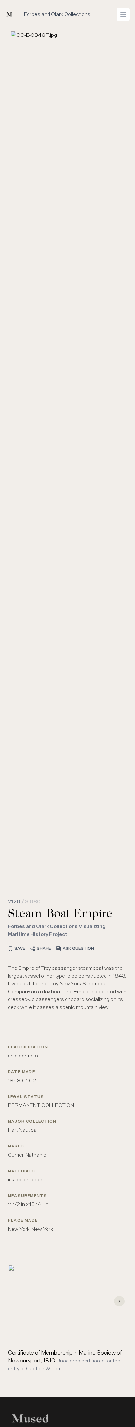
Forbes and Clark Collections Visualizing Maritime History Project (57, 930)
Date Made (21, 1072)
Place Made (23, 1221)
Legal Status (26, 1097)
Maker (16, 1146)
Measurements (27, 1196)
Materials (21, 1171)
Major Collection (32, 1122)
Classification (28, 1047)
